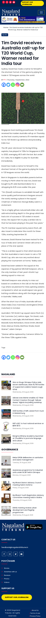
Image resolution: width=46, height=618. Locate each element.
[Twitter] (10, 2)
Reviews (7, 575)
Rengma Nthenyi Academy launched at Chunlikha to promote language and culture (28, 438)
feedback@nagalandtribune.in (14, 547)
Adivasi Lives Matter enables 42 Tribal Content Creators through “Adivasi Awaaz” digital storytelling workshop (28, 400)
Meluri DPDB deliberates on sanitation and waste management (28, 458)
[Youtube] (13, 2)
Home (5, 27)
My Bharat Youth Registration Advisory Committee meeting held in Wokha (28, 496)
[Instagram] (7, 2)
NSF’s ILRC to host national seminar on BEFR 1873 (28, 424)
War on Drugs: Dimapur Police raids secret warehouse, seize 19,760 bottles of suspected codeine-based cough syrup (28, 386)
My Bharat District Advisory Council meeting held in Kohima (27, 484)
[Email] (22, 85)
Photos (6, 579)
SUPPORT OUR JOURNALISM (27, 3)
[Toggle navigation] (41, 12)
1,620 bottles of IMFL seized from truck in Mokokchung (28, 412)
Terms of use (35, 613)
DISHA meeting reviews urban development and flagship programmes (25, 510)
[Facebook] (3, 2)
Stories (6, 568)
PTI (5, 80)
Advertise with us (10, 572)
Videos (6, 582)
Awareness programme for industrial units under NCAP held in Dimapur (28, 471)
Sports (4, 35)
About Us (35, 610)
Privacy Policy (35, 616)
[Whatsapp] (13, 85)
